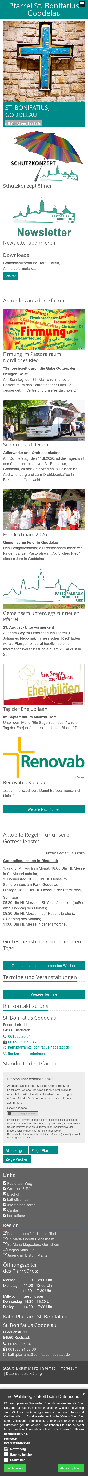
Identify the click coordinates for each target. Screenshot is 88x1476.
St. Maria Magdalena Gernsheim (33, 1244)
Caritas (13, 1210)
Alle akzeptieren (70, 1468)
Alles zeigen (15, 1150)
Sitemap (49, 1368)
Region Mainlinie (20, 1249)
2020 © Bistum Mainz (21, 1368)
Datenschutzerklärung (24, 1373)
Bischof (13, 1194)
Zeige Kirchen (17, 1159)
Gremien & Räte (20, 1188)
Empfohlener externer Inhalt (30, 1078)
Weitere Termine (44, 994)
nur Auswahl (15, 1468)
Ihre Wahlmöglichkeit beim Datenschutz (44, 1396)
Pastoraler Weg (19, 1183)
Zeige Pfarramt (43, 1150)
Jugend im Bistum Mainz (27, 1255)
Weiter (11, 275)
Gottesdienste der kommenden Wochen (44, 965)
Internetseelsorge (21, 1204)
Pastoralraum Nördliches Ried (31, 1233)
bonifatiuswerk (19, 1215)
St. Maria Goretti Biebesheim (30, 1238)
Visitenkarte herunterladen (24, 1053)
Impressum (68, 1368)
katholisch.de (18, 1199)
